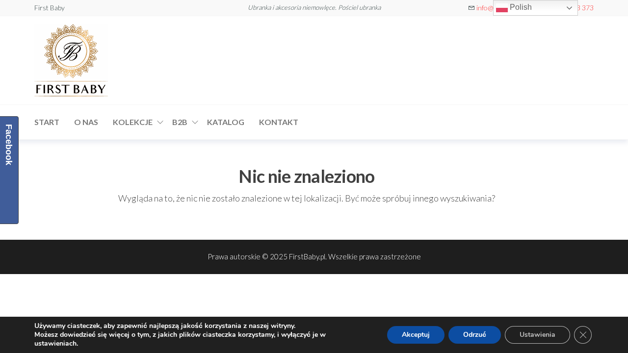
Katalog (225, 121)
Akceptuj (416, 334)
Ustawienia (537, 334)
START (46, 121)
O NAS (86, 121)
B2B (179, 121)
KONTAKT (278, 121)
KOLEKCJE (133, 121)
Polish (520, 7)
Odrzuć (474, 334)
